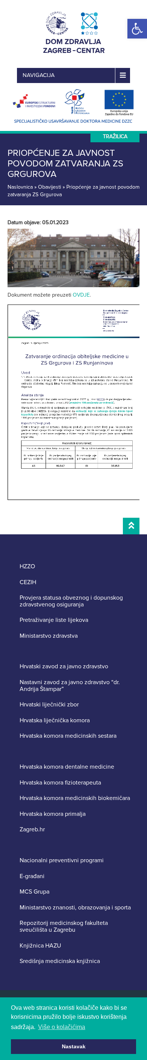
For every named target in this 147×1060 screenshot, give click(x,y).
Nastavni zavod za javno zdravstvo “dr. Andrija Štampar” (70, 685)
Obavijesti (49, 187)
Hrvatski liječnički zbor (49, 705)
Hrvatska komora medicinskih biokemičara (75, 798)
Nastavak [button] (74, 1046)
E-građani (32, 876)
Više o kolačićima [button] (61, 1027)
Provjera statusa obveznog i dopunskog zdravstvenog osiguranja (71, 601)
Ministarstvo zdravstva (49, 636)
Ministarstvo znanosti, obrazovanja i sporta (75, 908)
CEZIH (28, 582)
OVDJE (81, 295)
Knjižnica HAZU (40, 946)
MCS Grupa (34, 892)
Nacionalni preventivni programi (62, 860)
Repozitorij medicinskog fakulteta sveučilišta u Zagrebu (64, 926)
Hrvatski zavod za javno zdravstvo (64, 666)
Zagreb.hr (32, 829)
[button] (137, 28)
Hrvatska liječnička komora (55, 720)
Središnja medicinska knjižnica (60, 961)
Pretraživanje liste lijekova (54, 620)
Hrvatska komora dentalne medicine (67, 767)
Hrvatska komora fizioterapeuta (60, 783)
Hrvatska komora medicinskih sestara (68, 736)
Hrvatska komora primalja (53, 814)
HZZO (27, 566)
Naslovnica (20, 187)
